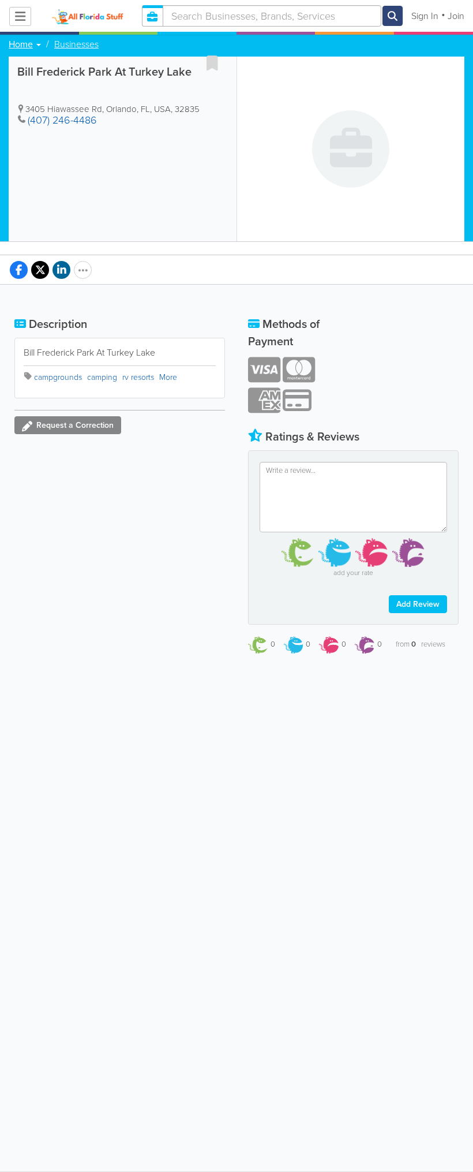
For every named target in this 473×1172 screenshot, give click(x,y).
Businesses (76, 44)
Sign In (424, 16)
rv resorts (138, 377)
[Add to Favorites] (212, 62)
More (168, 377)
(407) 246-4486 (62, 120)
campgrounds (58, 377)
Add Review (418, 604)
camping (102, 377)
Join (456, 16)
